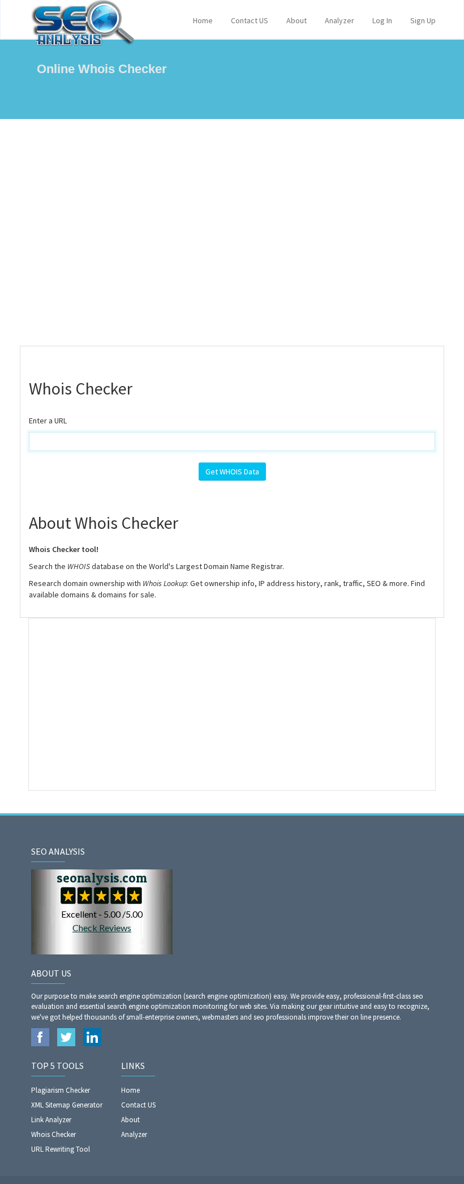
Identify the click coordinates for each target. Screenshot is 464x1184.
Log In (382, 20)
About (296, 20)
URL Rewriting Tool (60, 1149)
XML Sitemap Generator (66, 1105)
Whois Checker (53, 1134)
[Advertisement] (232, 232)
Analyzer (339, 20)
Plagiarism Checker (60, 1090)
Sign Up (423, 20)
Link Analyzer (51, 1119)
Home (203, 20)
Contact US (249, 20)
